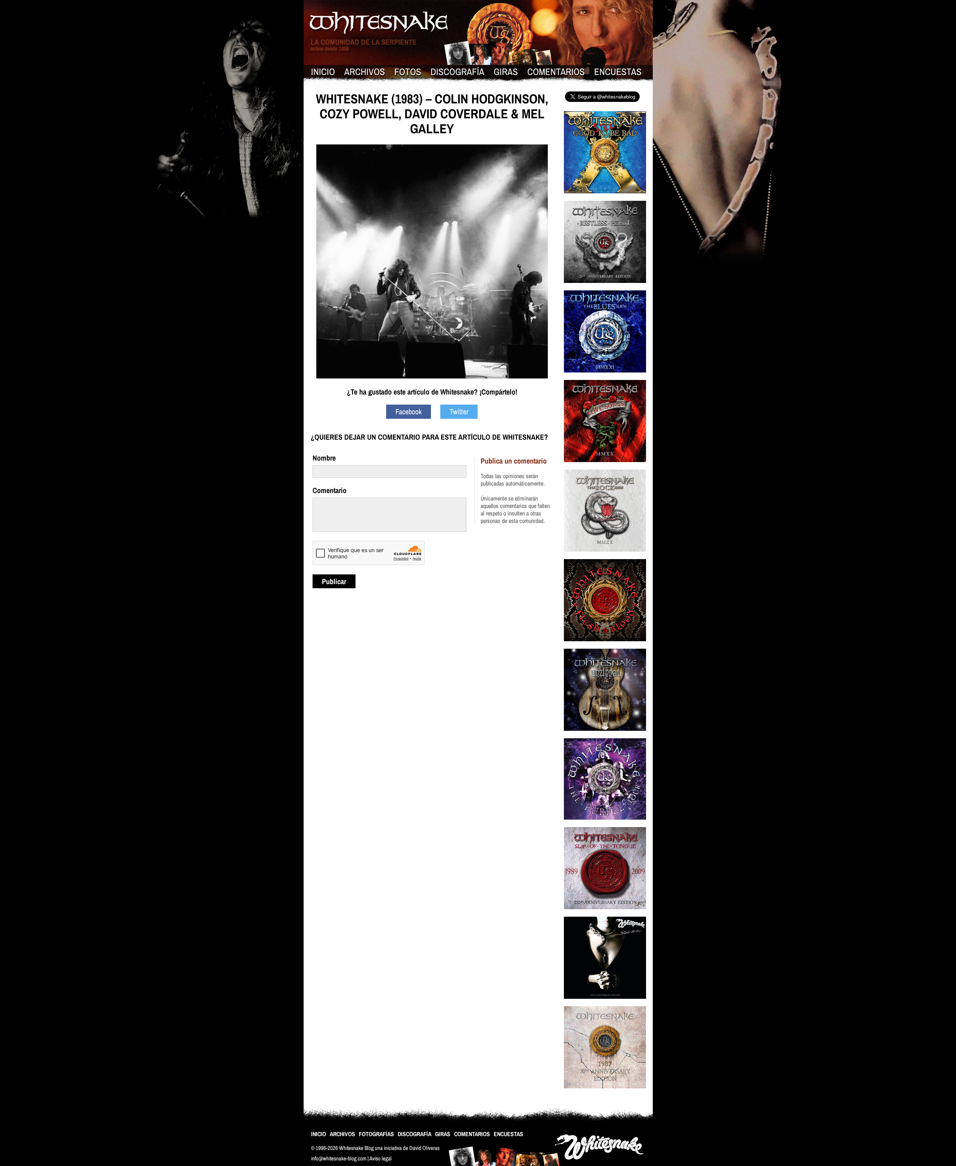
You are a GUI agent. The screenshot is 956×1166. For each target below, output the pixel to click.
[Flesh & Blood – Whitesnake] (605, 646)
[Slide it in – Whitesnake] (605, 1003)
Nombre (324, 458)
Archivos (364, 71)
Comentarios (556, 71)
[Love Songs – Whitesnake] (605, 467)
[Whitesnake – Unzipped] (605, 735)
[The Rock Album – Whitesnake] (605, 556)
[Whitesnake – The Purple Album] (605, 824)
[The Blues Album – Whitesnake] (605, 377)
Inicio (323, 71)
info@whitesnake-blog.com (338, 1158)
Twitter (459, 411)
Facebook (408, 411)
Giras (506, 71)
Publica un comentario (514, 461)
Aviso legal (380, 1158)
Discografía (457, 71)
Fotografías (376, 1134)
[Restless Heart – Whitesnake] (605, 288)
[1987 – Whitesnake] (605, 1093)
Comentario (330, 490)
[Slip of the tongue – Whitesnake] (605, 914)
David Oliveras (424, 1148)
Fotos (407, 71)
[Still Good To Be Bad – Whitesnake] (605, 198)
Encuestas (618, 71)
